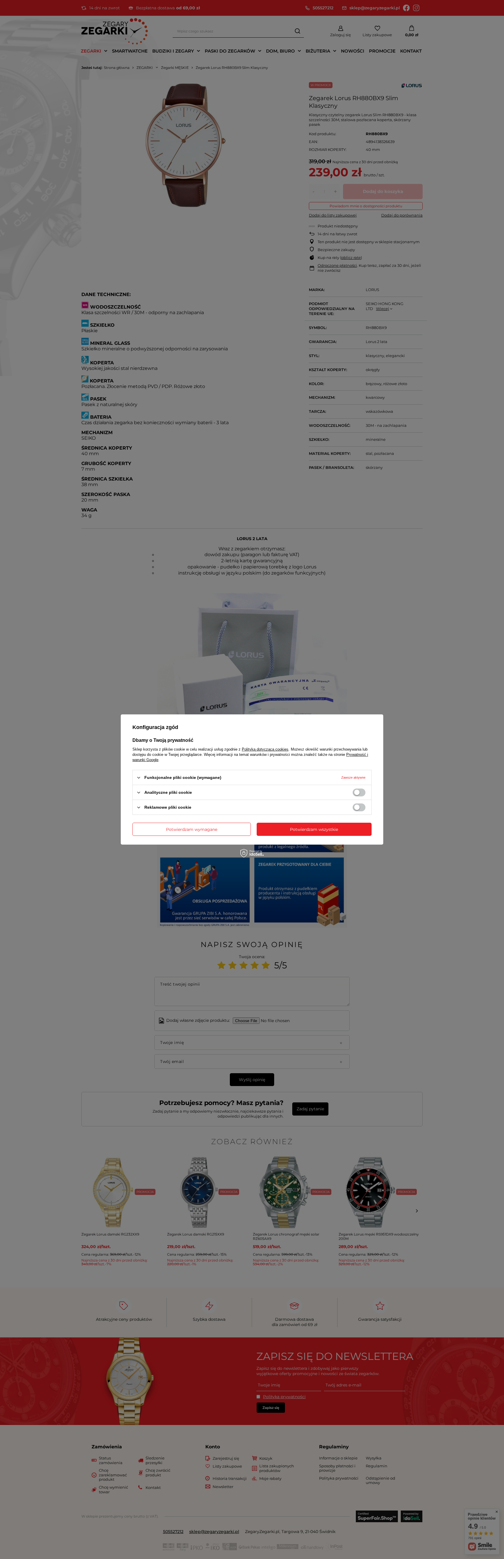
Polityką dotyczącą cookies (265, 749)
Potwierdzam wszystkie (314, 829)
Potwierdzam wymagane (191, 829)
